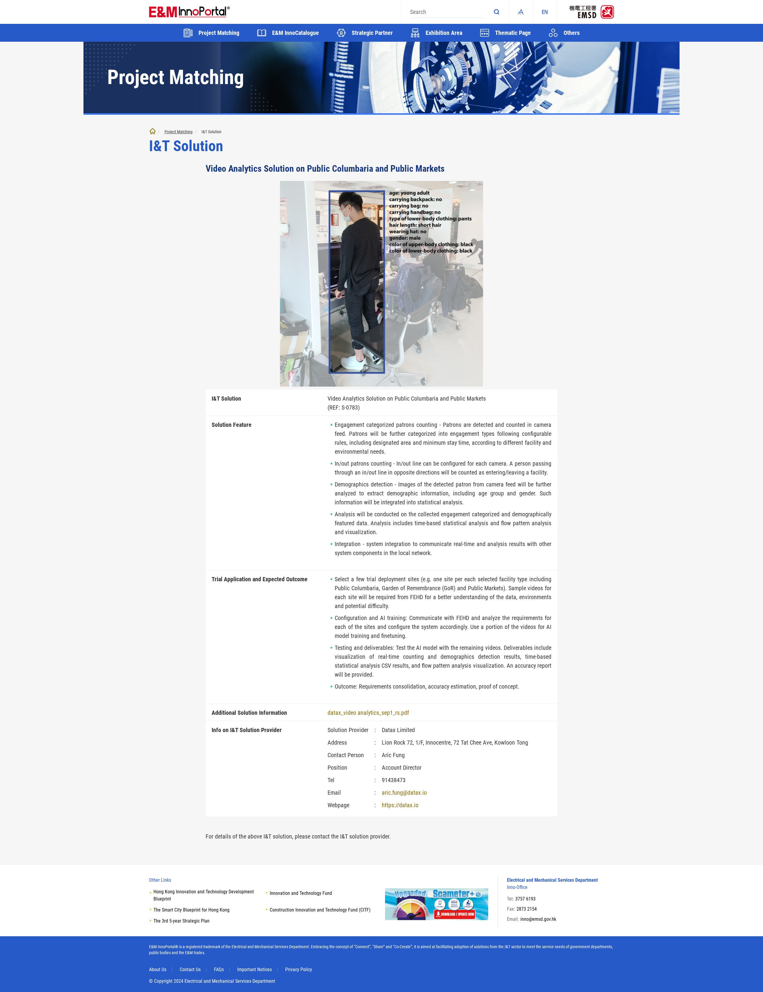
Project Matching (179, 131)
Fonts (521, 12)
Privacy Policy (298, 969)
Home (153, 131)
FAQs (219, 969)
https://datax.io (400, 805)
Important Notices (254, 969)
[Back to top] (749, 978)
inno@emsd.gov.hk (538, 919)
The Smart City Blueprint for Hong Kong (191, 910)
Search (496, 12)
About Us (157, 969)
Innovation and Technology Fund (301, 893)
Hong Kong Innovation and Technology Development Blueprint (203, 895)
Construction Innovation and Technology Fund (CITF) (320, 910)
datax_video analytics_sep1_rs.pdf (368, 712)
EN (545, 12)
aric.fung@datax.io (404, 792)
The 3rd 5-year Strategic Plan (181, 921)
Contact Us (190, 969)
